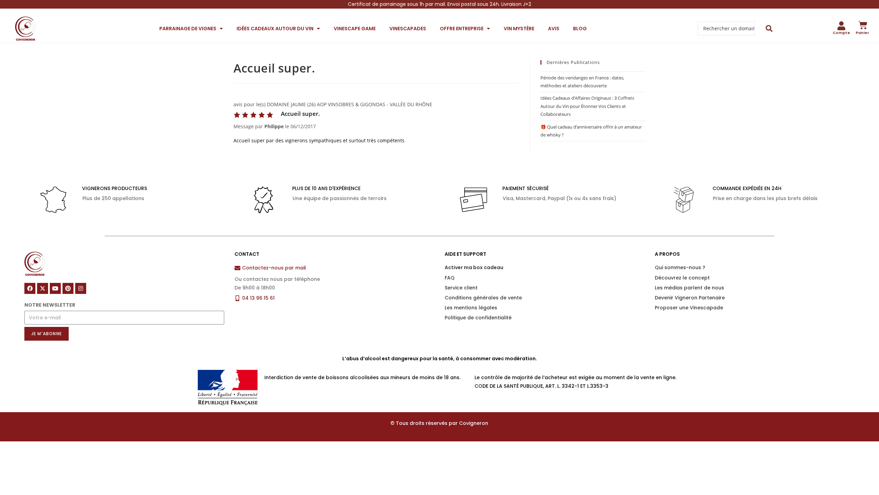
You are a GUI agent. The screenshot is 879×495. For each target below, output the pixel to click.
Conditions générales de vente (483, 297)
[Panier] (863, 25)
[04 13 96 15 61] (237, 298)
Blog (580, 28)
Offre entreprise (461, 28)
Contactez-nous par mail (274, 267)
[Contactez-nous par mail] (237, 268)
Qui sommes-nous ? (680, 267)
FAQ (450, 277)
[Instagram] (80, 288)
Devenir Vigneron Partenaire (690, 297)
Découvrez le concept (682, 277)
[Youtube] (55, 288)
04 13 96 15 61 (258, 298)
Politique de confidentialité (478, 317)
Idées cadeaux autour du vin (275, 28)
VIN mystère (519, 28)
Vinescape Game (355, 28)
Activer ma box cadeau (474, 267)
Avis (553, 28)
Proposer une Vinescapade (689, 307)
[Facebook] (29, 288)
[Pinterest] (67, 288)
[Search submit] (769, 28)
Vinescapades (407, 28)
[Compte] (841, 25)
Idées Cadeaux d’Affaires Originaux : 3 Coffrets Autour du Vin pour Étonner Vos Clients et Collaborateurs (587, 106)
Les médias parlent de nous (689, 287)
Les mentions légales (471, 307)
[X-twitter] (42, 288)
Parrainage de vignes (187, 28)
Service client (461, 287)
